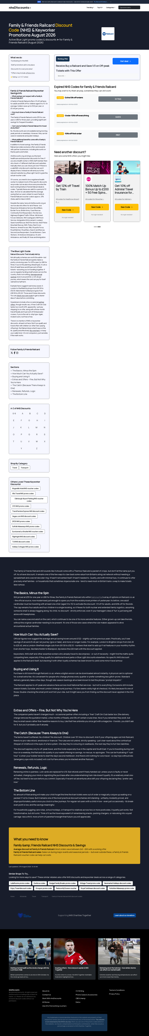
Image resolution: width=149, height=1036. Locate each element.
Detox (78, 1002)
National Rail (97, 597)
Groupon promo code (44, 888)
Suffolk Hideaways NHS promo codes (25, 526)
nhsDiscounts (20, 8)
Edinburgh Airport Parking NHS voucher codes (29, 499)
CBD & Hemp (80, 998)
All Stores (46, 1002)
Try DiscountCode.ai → (101, 2)
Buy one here (35, 330)
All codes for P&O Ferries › (125, 199)
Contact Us (46, 995)
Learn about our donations (125, 915)
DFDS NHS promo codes (21, 521)
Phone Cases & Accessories (86, 995)
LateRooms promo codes (20, 883)
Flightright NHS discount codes (23, 536)
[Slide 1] (95, 227)
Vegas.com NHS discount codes (24, 516)
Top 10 (99, 7)
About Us (45, 991)
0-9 (14, 413)
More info (61, 76)
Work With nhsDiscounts (51, 998)
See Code (68, 207)
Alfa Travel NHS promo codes (23, 493)
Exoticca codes (39, 883)
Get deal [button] (125, 61)
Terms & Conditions (117, 990)
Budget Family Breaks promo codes (62, 883)
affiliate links (30, 73)
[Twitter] (12, 353)
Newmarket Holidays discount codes (117, 883)
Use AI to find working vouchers (54, 1006)
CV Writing (80, 991)
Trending (89, 7)
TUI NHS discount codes (21, 542)
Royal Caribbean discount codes (93, 888)
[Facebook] (14, 353)
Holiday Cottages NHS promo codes (25, 547)
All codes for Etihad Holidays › (67, 199)
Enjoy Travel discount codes (21, 888)
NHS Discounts (19, 992)
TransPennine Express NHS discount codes (28, 511)
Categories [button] (110, 7)
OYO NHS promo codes (20, 506)
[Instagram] (17, 353)
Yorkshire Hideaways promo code (121, 888)
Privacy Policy (114, 994)
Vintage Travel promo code (90, 883)
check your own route (25, 295)
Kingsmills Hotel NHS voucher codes (25, 488)
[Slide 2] (99, 227)
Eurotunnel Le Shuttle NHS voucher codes (27, 531)
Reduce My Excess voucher (66, 888)
